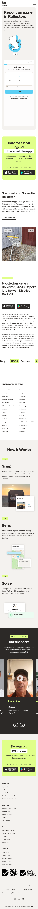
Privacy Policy (10, 889)
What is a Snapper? (9, 809)
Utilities (4, 836)
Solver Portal (6, 861)
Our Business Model (9, 796)
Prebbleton (22, 409)
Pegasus (4, 415)
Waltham (22, 428)
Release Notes (7, 858)
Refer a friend (7, 864)
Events (4, 817)
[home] (4, 3)
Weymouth (22, 396)
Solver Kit (5, 842)
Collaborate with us (9, 799)
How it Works (6, 793)
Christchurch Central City (27, 422)
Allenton (4, 418)
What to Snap (6, 812)
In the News (6, 790)
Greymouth (22, 418)
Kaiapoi (21, 415)
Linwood (4, 425)
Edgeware (22, 431)
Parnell (21, 390)
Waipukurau (5, 402)
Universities (6, 839)
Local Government (8, 833)
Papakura (22, 399)
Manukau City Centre (8, 399)
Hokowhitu (22, 402)
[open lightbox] (20, 678)
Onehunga (5, 393)
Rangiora (4, 409)
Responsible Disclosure (27, 886)
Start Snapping (9, 217)
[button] (34, 3)
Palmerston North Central (10, 406)
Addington (5, 422)
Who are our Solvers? (9, 830)
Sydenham (5, 431)
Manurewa (5, 396)
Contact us (6, 855)
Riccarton (5, 428)
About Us (5, 787)
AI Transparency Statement (10, 892)
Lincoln (4, 412)
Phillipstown (23, 425)
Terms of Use (28, 889)
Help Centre (6, 852)
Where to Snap (7, 815)
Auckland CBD (6, 390)
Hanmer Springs (24, 406)
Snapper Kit (6, 820)
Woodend (22, 412)
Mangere (21, 393)
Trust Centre (10, 886)
